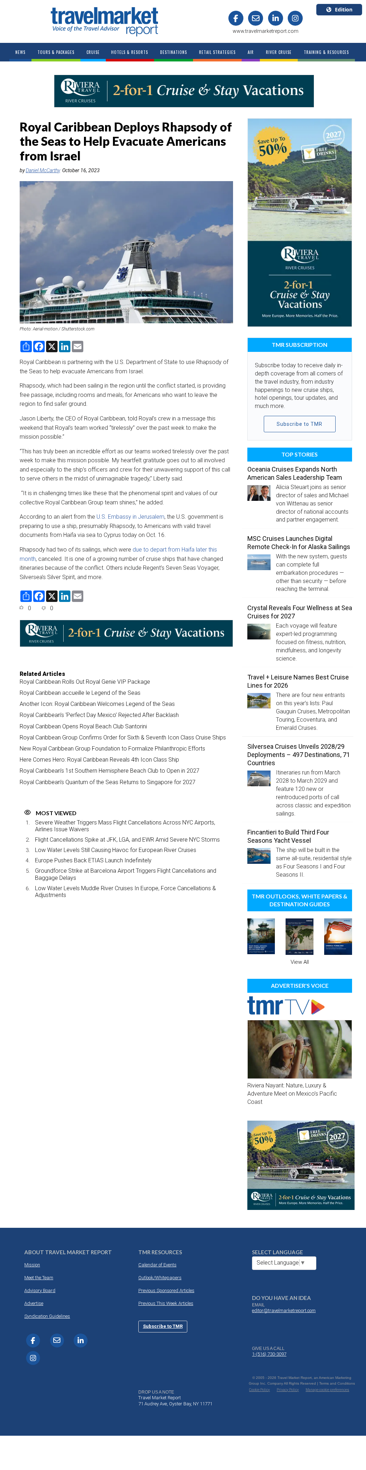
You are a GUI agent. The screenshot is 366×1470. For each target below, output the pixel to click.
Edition (343, 9)
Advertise (33, 1303)
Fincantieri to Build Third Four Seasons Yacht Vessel (288, 836)
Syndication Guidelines (47, 1316)
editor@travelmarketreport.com (284, 1310)
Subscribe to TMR (299, 424)
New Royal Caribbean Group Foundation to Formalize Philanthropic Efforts (112, 748)
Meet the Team (38, 1277)
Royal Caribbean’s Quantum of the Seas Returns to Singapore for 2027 (108, 782)
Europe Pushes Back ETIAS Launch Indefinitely (93, 860)
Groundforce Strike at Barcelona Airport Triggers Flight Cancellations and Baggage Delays (125, 874)
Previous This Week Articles (165, 1303)
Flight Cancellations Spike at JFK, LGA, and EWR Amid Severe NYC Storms (127, 839)
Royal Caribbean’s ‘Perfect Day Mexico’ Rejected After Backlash (99, 715)
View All (300, 962)
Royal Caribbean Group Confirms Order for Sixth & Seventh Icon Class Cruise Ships (123, 737)
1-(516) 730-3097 (269, 1354)
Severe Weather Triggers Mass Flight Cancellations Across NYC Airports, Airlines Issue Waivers (125, 826)
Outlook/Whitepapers (160, 1277)
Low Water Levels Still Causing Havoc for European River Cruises (115, 850)
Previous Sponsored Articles (166, 1290)
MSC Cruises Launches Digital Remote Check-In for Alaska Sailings (298, 542)
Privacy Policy (288, 1390)
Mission (32, 1264)
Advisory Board (39, 1290)
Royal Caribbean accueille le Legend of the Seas (80, 692)
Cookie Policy (259, 1390)
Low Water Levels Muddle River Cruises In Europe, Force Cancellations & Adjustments (125, 891)
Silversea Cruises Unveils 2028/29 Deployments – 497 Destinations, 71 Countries (298, 755)
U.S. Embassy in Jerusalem (130, 516)
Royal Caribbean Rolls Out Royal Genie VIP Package (85, 681)
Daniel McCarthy (43, 170)
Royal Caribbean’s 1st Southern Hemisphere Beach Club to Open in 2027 (109, 770)
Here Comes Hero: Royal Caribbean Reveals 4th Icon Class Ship (99, 759)
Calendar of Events (157, 1264)
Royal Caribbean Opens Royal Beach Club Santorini (83, 726)
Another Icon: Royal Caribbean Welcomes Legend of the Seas (97, 704)
